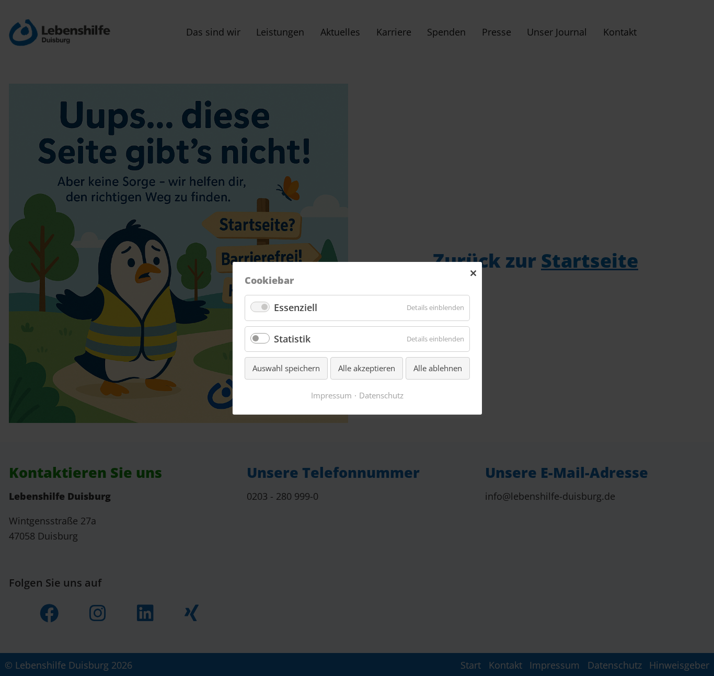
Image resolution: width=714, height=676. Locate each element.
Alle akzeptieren (366, 368)
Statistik (292, 338)
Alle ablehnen (437, 368)
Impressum (331, 394)
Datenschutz (381, 394)
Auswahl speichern (286, 368)
